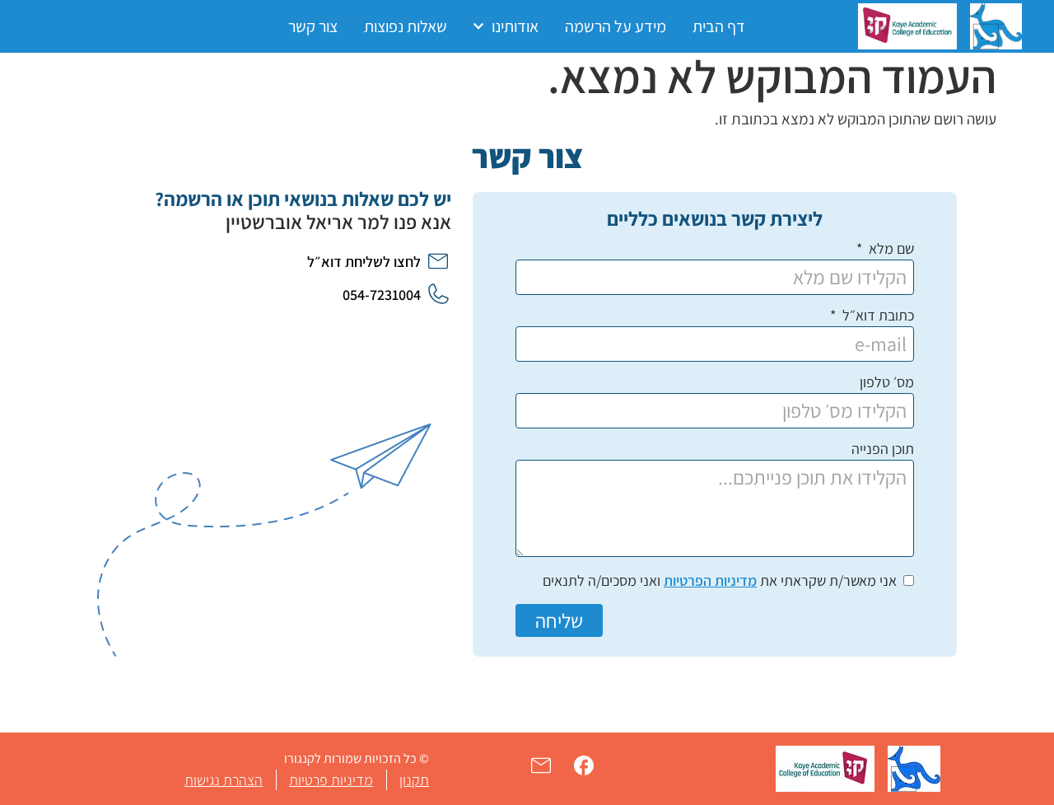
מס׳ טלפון (887, 383)
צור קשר (313, 26)
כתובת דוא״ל (876, 316)
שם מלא (889, 249)
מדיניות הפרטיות (710, 580)
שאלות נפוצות (405, 26)
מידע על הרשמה (615, 26)
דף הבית (719, 26)
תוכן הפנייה (882, 450)
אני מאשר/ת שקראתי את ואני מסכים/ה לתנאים (720, 580)
